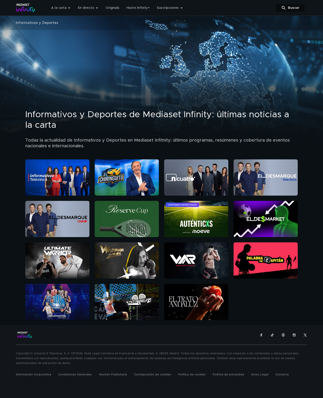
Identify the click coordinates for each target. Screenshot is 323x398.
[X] (305, 335)
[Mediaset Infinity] (25, 7)
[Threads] (283, 335)
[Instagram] (294, 335)
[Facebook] (261, 335)
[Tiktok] (272, 335)
